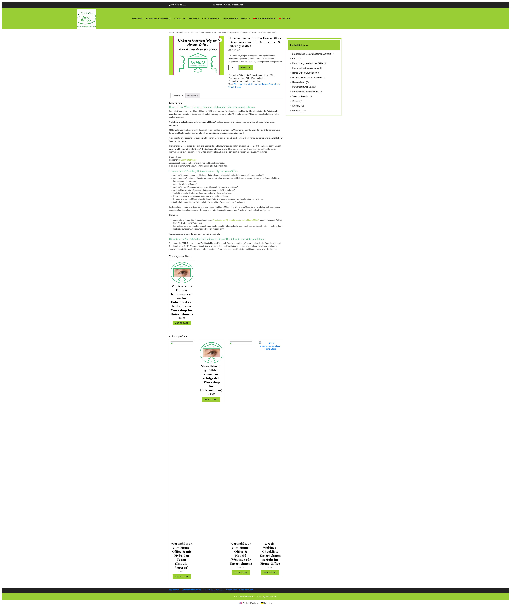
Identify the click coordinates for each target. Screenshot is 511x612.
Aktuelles (179, 19)
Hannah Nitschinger (187, 160)
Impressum (174, 590)
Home (171, 32)
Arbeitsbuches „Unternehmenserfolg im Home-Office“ (236, 220)
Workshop (297, 110)
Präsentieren (274, 84)
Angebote (194, 19)
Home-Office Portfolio (158, 19)
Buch (294, 58)
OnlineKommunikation (257, 84)
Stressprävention (300, 96)
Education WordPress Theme (248, 596)
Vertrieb (296, 101)
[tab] (178, 95)
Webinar (256, 81)
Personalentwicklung (302, 87)
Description (178, 95)
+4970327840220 (178, 5)
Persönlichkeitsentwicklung (187, 32)
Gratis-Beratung (211, 19)
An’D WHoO (137, 19)
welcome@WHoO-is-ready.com (230, 5)
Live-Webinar (298, 82)
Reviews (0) (192, 95)
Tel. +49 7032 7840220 (213, 590)
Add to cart (246, 67)
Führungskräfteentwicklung (250, 75)
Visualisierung (234, 87)
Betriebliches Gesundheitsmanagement (311, 54)
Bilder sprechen (240, 84)
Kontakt (245, 19)
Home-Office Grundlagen (304, 73)
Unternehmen (230, 19)
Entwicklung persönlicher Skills (307, 63)
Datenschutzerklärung (191, 590)
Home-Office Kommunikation (252, 78)
